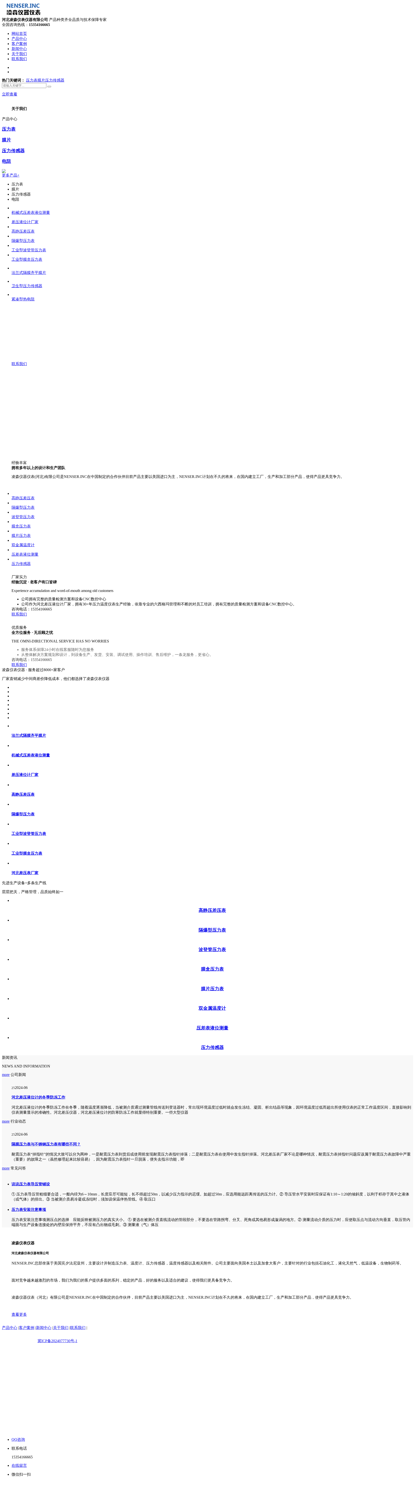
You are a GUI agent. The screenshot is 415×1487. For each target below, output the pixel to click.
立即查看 (9, 226)
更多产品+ (10, 307)
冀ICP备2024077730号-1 (57, 1473)
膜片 (41, 212)
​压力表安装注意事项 (29, 1341)
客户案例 (19, 44)
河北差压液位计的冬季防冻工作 (38, 1229)
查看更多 (19, 1446)
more (6, 1206)
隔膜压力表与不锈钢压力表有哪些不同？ (46, 1276)
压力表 (31, 212)
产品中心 (19, 39)
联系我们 (19, 59)
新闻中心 (19, 49)
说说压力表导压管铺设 (31, 1316)
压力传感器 (54, 212)
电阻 (6, 293)
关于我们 (19, 54)
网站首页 (19, 34)
